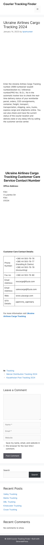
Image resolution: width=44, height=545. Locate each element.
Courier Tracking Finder (19, 4)
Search (6, 470)
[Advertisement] (22, 59)
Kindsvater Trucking (12, 506)
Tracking (10, 371)
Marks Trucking (10, 498)
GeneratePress (22, 541)
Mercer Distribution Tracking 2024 (21, 374)
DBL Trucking (9, 502)
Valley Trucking (10, 494)
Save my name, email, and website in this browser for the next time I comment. (23, 446)
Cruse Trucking (10, 509)
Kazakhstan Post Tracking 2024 (20, 377)
